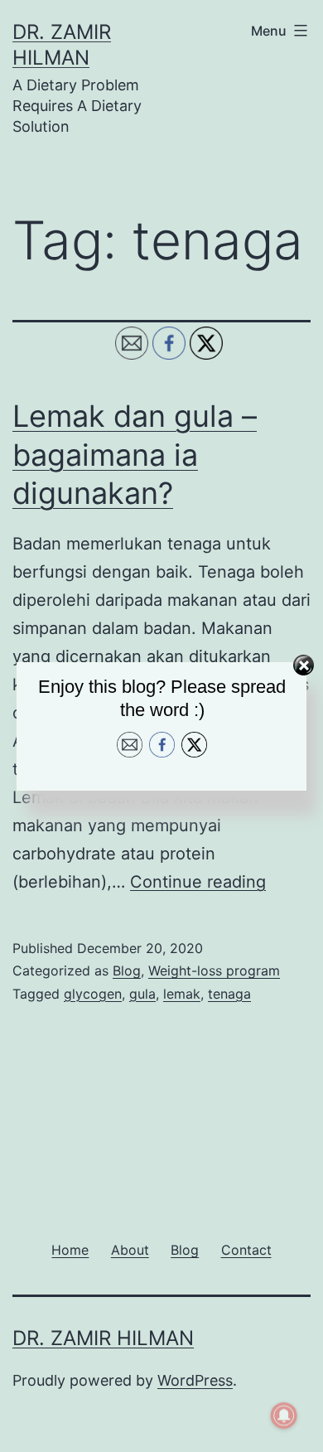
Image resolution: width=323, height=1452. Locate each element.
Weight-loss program (214, 970)
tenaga (229, 993)
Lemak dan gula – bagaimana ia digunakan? (134, 455)
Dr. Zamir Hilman (103, 1338)
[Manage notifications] (284, 1415)
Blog (127, 970)
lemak (181, 993)
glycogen (93, 993)
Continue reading (198, 882)
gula (142, 993)
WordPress (195, 1380)
